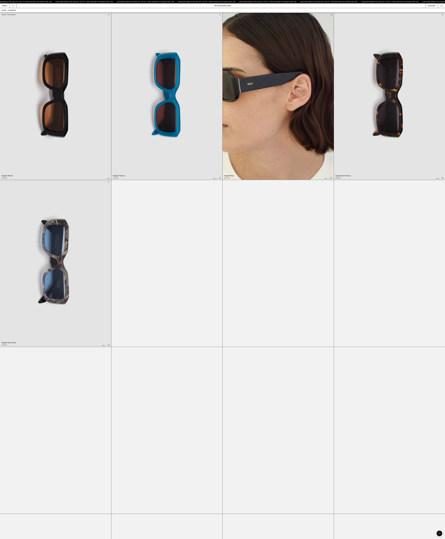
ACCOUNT (432, 6)
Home (4, 10)
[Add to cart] (220, 178)
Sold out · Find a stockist (8, 14)
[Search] (13, 5)
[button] (441, 5)
